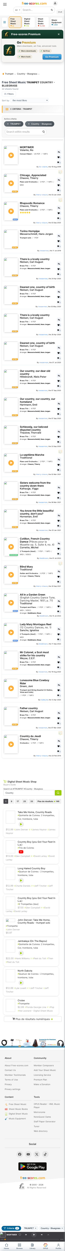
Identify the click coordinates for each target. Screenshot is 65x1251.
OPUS (45, 1248)
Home (6, 1248)
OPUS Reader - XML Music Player (47, 1106)
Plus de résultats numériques (34, 1019)
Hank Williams (22, 958)
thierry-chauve (42, 195)
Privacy (8, 1084)
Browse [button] (19, 1248)
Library (32, 1248)
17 (18, 801)
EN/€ (60, 12)
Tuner (36, 1126)
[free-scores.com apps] (5, 22)
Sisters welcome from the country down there (35, 485)
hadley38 (44, 700)
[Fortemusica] (22, 1186)
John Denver (21, 829)
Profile (58, 1248)
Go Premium (52, 56)
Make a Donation (42, 1084)
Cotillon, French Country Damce (37, 543)
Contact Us (10, 1070)
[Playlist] (48, 1235)
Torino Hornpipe (36, 232)
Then (50, 958)
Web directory (40, 1131)
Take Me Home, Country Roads (35, 812)
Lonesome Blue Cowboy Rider (34, 683)
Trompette (12, 926)
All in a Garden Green (37, 599)
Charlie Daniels (22, 886)
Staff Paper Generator (45, 1121)
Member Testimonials (15, 1075)
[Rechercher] (52, 10)
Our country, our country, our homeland (37, 401)
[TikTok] (45, 1154)
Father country (31, 710)
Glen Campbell (22, 856)
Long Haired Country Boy (31, 868)
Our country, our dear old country (35, 373)
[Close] (58, 34)
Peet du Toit (39, 958)
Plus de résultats (48, 801)
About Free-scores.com (16, 1065)
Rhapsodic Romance (32, 204)
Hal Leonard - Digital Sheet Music (35, 1010)
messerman (44, 251)
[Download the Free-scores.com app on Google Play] (32, 1166)
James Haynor (39, 829)
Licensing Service (42, 1075)
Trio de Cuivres (26, 848)
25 (24, 801)
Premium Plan (40, 1079)
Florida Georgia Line (35, 1007)
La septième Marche (32, 456)
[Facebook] (19, 1154)
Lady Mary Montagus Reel (35, 627)
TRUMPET (15, 124)
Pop (51, 1007)
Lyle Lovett (20, 988)
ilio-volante (43, 167)
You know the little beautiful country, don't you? (36, 513)
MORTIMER (27, 149)
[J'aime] (20, 1235)
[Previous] (26, 1235)
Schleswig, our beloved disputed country (34, 429)
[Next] (42, 1235)
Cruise (21, 1000)
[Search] (43, 132)
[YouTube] (28, 1154)
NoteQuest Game (42, 1117)
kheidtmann (44, 558)
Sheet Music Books (18, 1109)
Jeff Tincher (40, 886)
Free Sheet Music (17, 1104)
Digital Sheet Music (18, 1113)
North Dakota (25, 970)
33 (31, 801)
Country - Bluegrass (41, 124)
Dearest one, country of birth (37, 288)
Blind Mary (26, 568)
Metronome (39, 1112)
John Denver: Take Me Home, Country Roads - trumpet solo (34, 921)
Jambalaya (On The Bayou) (32, 941)
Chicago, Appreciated (33, 176)
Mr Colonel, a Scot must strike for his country (34, 655)
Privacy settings (12, 1089)
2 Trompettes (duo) (28, 904)
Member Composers (44, 1065)
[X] (36, 1154)
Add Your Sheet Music (45, 1070)
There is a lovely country (35, 260)
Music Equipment (17, 1118)
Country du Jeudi (30, 737)
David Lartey (40, 856)
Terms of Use (11, 1079)
